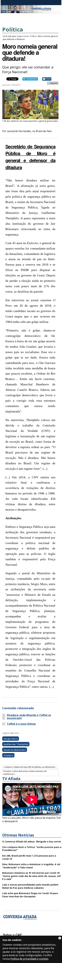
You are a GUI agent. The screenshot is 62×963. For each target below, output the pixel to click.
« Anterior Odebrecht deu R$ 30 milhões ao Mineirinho (29, 767)
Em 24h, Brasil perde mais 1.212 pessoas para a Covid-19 (29, 857)
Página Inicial (22, 36)
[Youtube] (14, 930)
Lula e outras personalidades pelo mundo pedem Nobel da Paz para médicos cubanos (30, 886)
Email (48, 79)
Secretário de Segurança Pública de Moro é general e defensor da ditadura (30, 157)
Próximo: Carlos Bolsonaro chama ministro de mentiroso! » (25, 772)
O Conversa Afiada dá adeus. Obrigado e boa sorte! (31, 841)
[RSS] (31, 930)
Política (12, 29)
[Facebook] (6, 930)
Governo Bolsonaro (14, 749)
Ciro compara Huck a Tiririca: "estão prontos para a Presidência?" (31, 849)
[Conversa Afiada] (31, 11)
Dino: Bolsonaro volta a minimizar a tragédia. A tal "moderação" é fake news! (31, 866)
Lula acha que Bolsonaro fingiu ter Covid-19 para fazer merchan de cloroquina (30, 895)
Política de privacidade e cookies (29, 958)
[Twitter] (23, 930)
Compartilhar (31, 79)
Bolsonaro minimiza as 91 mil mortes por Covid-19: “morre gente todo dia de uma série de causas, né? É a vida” (31, 876)
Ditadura (8, 755)
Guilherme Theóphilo (15, 744)
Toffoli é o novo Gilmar (21, 723)
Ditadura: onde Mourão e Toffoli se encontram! (29, 717)
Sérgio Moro (10, 738)
